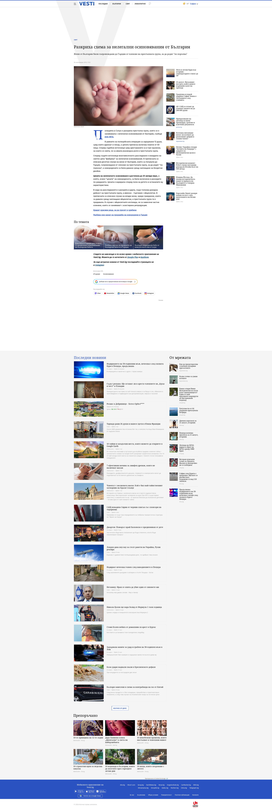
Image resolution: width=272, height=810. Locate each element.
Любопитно (140, 4)
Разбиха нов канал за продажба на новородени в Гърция (120, 215)
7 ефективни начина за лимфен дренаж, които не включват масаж (131, 466)
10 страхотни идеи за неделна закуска (87, 767)
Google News (124, 293)
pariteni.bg (179, 127)
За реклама (141, 795)
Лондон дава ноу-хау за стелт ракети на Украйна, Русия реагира (133, 548)
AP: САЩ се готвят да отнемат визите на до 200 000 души (185, 108)
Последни (103, 4)
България (116, 4)
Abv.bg (122, 785)
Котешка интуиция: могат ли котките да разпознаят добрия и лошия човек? (185, 136)
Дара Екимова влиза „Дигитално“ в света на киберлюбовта (116, 739)
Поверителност (166, 795)
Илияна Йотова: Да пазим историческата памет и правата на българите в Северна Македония (185, 181)
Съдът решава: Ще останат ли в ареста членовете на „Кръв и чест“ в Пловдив (135, 384)
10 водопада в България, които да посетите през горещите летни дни (120, 768)
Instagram (99, 265)
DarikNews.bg (151, 785)
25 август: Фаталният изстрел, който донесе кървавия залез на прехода (185, 85)
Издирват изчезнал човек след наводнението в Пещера (134, 567)
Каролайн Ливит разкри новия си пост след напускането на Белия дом (186, 196)
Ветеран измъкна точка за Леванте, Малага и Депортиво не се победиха (188, 462)
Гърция (97, 274)
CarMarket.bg (186, 785)
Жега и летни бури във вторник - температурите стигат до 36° (187, 73)
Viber (99, 293)
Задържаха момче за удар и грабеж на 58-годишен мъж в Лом (134, 648)
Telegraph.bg (194, 788)
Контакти (195, 795)
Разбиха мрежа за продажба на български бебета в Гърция (118, 246)
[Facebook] (198, 798)
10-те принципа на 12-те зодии (88, 737)
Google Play (132, 257)
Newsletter (110, 293)
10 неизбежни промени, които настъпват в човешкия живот (151, 738)
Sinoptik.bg (155, 788)
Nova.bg (161, 785)
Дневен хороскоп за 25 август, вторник (187, 422)
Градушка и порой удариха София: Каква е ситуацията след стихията (186, 97)
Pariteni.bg (174, 788)
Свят (128, 4)
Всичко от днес (120, 708)
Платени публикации (182, 795)
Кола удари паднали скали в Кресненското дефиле (131, 667)
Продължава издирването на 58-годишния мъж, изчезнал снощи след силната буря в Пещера (188, 494)
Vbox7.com (131, 785)
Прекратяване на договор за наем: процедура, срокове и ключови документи (185, 122)
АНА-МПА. (109, 137)
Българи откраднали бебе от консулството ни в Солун (147, 246)
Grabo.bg (165, 788)
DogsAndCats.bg (173, 785)
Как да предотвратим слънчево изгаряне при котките (188, 366)
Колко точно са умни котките (188, 377)
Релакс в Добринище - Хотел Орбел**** (125, 404)
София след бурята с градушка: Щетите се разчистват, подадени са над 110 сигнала (188, 477)
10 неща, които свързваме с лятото (150, 767)
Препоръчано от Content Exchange (155, 778)
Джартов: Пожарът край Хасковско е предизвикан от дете (135, 527)
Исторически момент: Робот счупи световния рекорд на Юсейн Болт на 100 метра (187, 166)
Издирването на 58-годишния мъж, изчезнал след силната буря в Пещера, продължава (135, 364)
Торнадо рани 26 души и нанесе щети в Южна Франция (133, 424)
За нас (132, 795)
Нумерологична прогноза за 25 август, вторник (188, 435)
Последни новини (90, 357)
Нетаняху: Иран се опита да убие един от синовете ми (133, 587)
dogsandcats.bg (180, 141)
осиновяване (109, 274)
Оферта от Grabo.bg (113, 406)
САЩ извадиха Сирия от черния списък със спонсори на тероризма (134, 508)
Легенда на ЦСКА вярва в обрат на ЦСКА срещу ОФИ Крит (186, 448)
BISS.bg (196, 785)
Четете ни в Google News (92, 796)
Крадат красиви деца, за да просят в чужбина (114, 210)
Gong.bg (141, 785)
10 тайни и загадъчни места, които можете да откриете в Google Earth (134, 445)
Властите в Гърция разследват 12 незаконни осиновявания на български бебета (88, 245)
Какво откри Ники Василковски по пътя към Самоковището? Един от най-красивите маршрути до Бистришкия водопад (188, 394)
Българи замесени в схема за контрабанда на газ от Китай (135, 687)
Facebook (138, 293)
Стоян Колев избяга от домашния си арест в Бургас (131, 627)
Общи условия (153, 795)
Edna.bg (184, 788)
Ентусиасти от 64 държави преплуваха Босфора (188, 410)
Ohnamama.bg (143, 788)
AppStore (144, 257)
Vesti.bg (86, 4)
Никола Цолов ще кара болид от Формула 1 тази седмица (134, 607)
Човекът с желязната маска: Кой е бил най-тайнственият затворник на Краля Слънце (135, 486)
